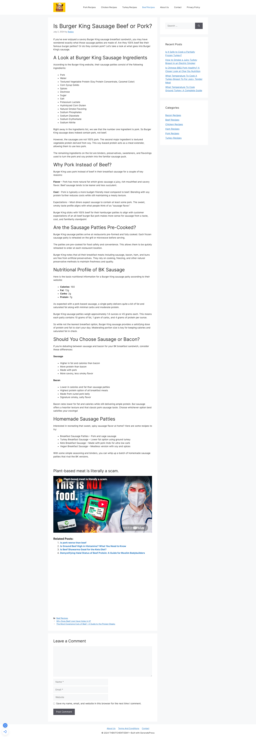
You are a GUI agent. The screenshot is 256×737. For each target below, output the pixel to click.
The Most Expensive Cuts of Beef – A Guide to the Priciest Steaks (85, 624)
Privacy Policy (193, 7)
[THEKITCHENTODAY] (59, 7)
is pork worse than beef (73, 542)
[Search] (199, 26)
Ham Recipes (172, 129)
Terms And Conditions (128, 728)
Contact (177, 7)
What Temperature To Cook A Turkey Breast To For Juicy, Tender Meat (183, 79)
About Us (164, 7)
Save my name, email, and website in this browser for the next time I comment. (98, 703)
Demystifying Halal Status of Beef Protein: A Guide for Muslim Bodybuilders (102, 553)
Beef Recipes (148, 7)
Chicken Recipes (109, 7)
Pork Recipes (89, 7)
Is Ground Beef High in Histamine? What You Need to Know (93, 546)
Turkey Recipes (129, 7)
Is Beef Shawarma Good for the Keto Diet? (83, 549)
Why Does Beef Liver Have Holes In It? (73, 621)
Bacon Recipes (173, 115)
